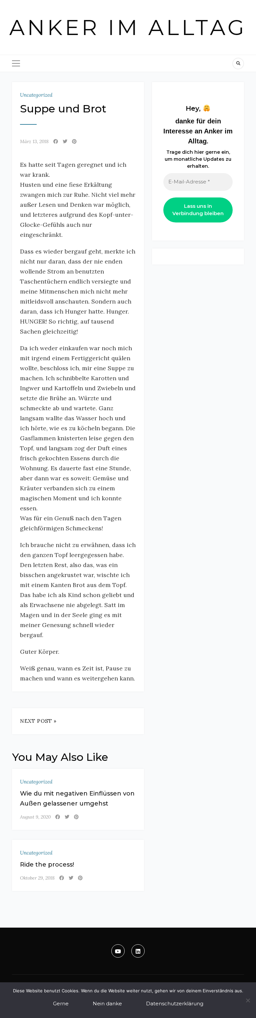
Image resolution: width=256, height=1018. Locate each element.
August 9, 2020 (35, 817)
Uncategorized (36, 95)
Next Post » (38, 721)
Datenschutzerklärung (174, 1003)
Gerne (61, 1003)
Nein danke (107, 1003)
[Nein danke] (247, 1000)
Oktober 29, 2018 (37, 878)
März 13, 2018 (34, 141)
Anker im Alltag (128, 27)
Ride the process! (47, 864)
